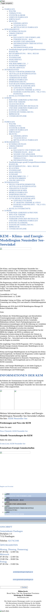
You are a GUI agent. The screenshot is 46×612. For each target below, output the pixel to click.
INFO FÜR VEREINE (17, 102)
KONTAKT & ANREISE (18, 110)
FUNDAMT (13, 62)
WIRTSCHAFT (14, 19)
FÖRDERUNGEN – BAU (23, 39)
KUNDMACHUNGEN (17, 31)
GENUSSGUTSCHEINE (22, 88)
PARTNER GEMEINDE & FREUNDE (23, 100)
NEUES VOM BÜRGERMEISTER (22, 72)
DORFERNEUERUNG (17, 82)
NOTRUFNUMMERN (17, 66)
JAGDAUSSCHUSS (16, 104)
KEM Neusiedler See (17, 418)
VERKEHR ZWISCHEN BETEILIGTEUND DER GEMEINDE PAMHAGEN (23, 107)
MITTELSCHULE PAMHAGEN (25, 27)
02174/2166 (13, 540)
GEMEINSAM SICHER (18, 78)
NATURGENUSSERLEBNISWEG (22, 84)
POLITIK (12, 11)
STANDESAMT (15, 57)
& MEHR (8, 98)
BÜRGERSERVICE (11, 29)
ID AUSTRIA (14, 55)
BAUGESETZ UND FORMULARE (26, 37)
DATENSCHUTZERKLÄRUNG (21, 112)
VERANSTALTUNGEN (18, 76)
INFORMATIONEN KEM (23, 47)
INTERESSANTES (11, 70)
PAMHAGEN (9, 9)
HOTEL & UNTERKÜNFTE (19, 96)
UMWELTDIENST (16, 33)
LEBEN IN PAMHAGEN (18, 17)
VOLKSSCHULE (20, 25)
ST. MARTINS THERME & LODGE (27, 90)
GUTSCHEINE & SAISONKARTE (22, 86)
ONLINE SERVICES (17, 68)
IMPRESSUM (14, 114)
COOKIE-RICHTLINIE (18, 116)
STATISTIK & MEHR (17, 15)
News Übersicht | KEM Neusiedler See (14, 431)
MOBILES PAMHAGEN (18, 80)
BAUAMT (13, 35)
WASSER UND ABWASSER (24, 41)
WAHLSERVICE (15, 60)
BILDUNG (13, 21)
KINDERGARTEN (20, 23)
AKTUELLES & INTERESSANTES (22, 74)
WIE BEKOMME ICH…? (18, 64)
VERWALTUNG (15, 13)
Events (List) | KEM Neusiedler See (12, 444)
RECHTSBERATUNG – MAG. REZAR (24, 53)
